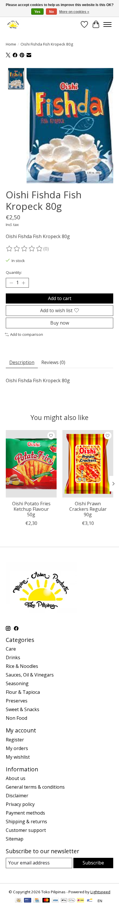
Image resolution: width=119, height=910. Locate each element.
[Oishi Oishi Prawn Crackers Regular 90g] (87, 464)
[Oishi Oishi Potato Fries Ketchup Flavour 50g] (31, 464)
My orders (17, 748)
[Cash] (18, 901)
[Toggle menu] (107, 24)
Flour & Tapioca (23, 692)
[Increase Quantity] (23, 283)
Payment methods (25, 813)
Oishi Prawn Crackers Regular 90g (88, 509)
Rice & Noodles (22, 666)
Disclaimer (17, 795)
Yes (37, 12)
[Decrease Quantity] (11, 283)
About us (15, 778)
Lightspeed (100, 891)
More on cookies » (74, 12)
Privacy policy (20, 804)
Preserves (16, 701)
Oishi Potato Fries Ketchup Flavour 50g (31, 509)
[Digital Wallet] (68, 901)
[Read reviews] (24, 248)
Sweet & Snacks (22, 709)
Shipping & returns (26, 821)
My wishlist (18, 757)
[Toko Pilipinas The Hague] (13, 24)
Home (11, 44)
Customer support (26, 830)
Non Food (16, 718)
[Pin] (27, 901)
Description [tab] (21, 362)
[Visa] (55, 901)
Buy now (59, 323)
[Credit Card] (36, 901)
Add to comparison (26, 334)
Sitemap (14, 839)
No (51, 12)
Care (11, 649)
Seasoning (17, 683)
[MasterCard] (46, 901)
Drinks (13, 657)
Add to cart (59, 298)
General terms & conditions (35, 787)
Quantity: (14, 272)
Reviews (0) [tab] (53, 362)
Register (15, 739)
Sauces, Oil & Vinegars (30, 675)
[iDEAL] (80, 901)
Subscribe (93, 863)
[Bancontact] (89, 901)
